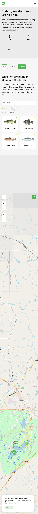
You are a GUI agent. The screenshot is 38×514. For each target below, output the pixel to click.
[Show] (14, 452)
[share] (3, 197)
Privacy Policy (12, 503)
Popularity (12, 112)
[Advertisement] (19, 174)
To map (22, 66)
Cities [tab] (13, 66)
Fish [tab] (4, 66)
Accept (8, 507)
